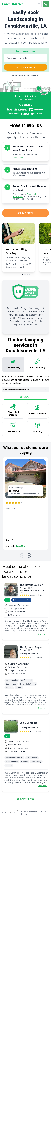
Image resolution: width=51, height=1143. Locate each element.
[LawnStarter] (12, 4)
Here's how (18, 157)
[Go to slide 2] (25, 274)
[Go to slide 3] (27, 274)
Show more (42, 634)
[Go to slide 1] (22, 274)
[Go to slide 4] (29, 274)
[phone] (46, 4)
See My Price (25, 213)
